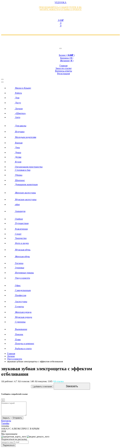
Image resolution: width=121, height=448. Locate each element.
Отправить (17, 418)
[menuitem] (63, 87)
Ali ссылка (58, 381)
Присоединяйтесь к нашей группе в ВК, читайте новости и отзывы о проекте (60, 8)
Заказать (72, 386)
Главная (11, 353)
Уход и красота (14, 359)
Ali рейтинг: (9, 381)
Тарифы (5, 423)
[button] (60, 20)
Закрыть (6, 418)
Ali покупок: (43, 381)
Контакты (6, 420)
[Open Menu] (2, 79)
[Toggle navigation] (60, 48)
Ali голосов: (26, 381)
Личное (11, 356)
